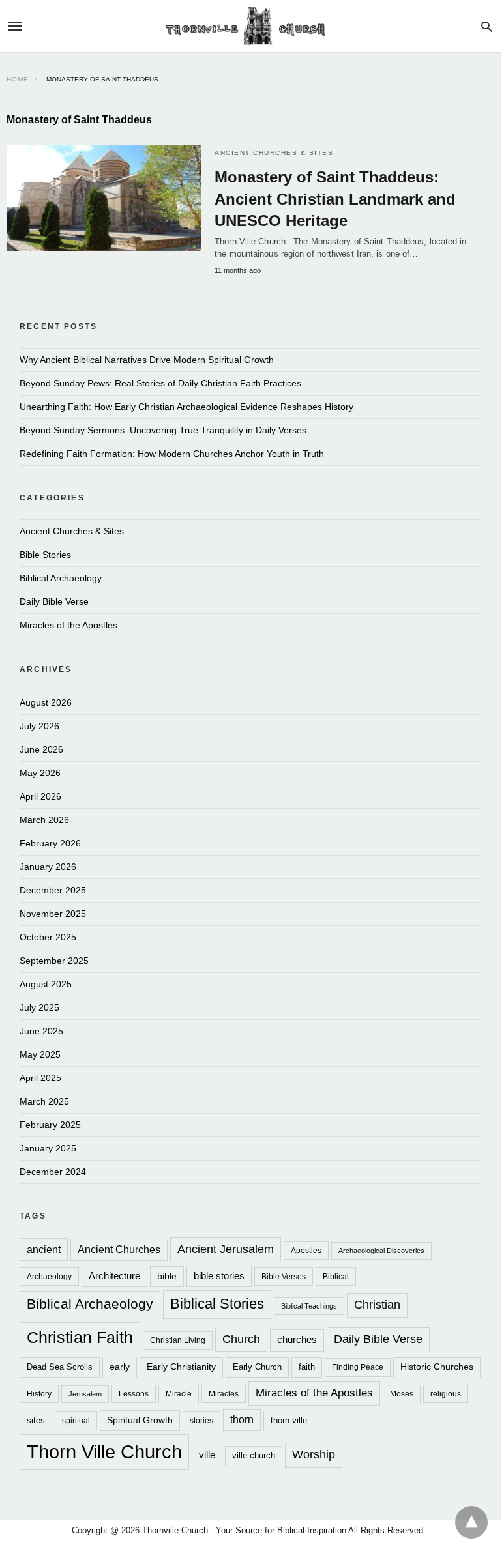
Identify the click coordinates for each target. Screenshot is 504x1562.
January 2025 (48, 1148)
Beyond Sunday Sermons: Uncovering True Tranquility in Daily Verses (163, 430)
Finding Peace (357, 1367)
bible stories (219, 1276)
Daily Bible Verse (54, 601)
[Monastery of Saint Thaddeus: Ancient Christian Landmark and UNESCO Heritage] (104, 198)
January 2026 (48, 866)
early (120, 1366)
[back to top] (471, 1522)
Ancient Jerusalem (225, 1249)
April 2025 (40, 1078)
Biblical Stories (217, 1303)
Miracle (179, 1393)
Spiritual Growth (140, 1420)
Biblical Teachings (309, 1306)
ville (207, 1455)
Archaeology (49, 1276)
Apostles (306, 1250)
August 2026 (46, 702)
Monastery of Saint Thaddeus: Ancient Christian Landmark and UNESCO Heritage (335, 198)
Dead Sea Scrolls (60, 1367)
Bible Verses (283, 1276)
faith (307, 1367)
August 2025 (46, 984)
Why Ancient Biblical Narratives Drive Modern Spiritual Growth (147, 359)
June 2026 (41, 749)
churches (297, 1339)
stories (201, 1420)
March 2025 (44, 1101)
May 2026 (40, 773)
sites (36, 1420)
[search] (486, 26)
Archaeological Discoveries (381, 1250)
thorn (242, 1419)
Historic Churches (436, 1367)
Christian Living (177, 1340)
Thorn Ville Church (104, 1451)
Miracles (224, 1393)
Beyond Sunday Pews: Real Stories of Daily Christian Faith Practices (160, 383)
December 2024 (53, 1171)
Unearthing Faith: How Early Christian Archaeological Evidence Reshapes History (186, 406)
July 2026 (39, 726)
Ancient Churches (119, 1249)
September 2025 (54, 960)
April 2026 (40, 796)
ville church (253, 1455)
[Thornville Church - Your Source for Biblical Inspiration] (250, 26)
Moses (401, 1393)
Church (241, 1339)
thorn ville (289, 1420)
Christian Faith (80, 1337)
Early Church (257, 1367)
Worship (313, 1454)
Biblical (336, 1276)
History (39, 1393)
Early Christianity (181, 1367)
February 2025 (50, 1125)
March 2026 (44, 820)
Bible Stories (45, 554)
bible (167, 1276)
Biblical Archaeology (61, 578)
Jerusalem (85, 1394)
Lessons (134, 1393)
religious (445, 1393)
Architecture (114, 1276)
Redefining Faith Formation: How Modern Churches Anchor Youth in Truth (172, 453)
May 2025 (40, 1054)
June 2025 (41, 1031)
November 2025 (53, 913)
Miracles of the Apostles (68, 625)
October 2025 (48, 937)
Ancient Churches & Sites (274, 152)
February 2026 (50, 843)
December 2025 (53, 890)
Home (18, 79)
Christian (377, 1304)
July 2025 (39, 1007)
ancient (44, 1249)
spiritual (76, 1420)
